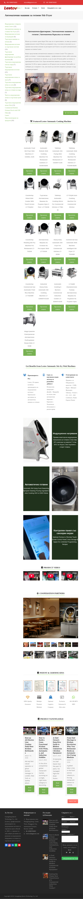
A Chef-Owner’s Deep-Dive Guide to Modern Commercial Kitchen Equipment (57, 745)
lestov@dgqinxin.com (30, 2)
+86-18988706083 (12, 2)
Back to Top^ (72, 801)
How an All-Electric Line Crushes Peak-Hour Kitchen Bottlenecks (29, 745)
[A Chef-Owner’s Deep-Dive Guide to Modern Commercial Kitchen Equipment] (57, 731)
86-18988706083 (31, 831)
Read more (29, 789)
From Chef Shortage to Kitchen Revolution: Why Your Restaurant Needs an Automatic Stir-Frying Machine (71, 747)
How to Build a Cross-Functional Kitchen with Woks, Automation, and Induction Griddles (43, 747)
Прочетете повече (29, 172)
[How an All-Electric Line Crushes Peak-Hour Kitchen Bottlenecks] (29, 731)
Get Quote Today (71, 113)
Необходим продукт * (65, 828)
